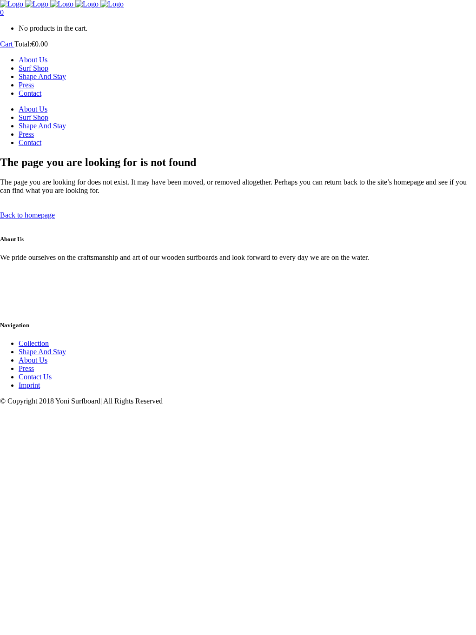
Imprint (29, 385)
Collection (34, 343)
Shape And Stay (42, 352)
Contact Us (35, 377)
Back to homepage (27, 215)
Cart (7, 44)
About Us (33, 360)
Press (26, 368)
